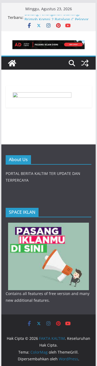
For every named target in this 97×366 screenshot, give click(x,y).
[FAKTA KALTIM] (12, 63)
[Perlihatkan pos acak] (84, 63)
